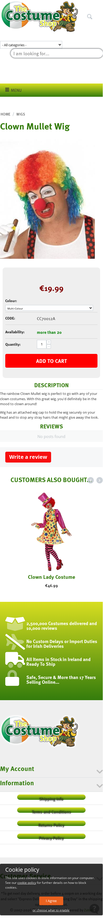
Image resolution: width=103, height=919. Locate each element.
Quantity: (13, 344)
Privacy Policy (51, 837)
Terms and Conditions (51, 811)
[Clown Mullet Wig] (47, 198)
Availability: (14, 332)
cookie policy (26, 882)
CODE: (10, 318)
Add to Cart (51, 361)
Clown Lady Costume (51, 577)
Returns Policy (51, 824)
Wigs (20, 114)
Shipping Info (51, 798)
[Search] (98, 5)
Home (5, 114)
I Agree (51, 900)
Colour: (11, 300)
